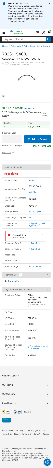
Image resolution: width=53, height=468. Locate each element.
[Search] (48, 39)
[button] (4, 32)
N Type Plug (34, 243)
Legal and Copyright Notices (32, 430)
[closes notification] (49, 3)
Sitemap (46, 434)
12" (30, 217)
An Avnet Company (10, 449)
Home (5, 46)
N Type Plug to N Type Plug (37, 224)
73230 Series (35, 212)
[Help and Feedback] (47, 462)
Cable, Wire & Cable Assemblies (25, 46)
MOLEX (32, 180)
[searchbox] (24, 39)
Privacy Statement (10, 430)
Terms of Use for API (31, 434)
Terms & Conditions (10, 434)
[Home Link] (22, 32)
